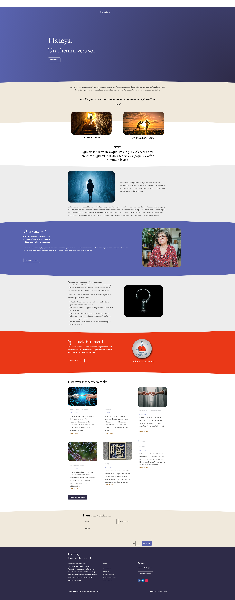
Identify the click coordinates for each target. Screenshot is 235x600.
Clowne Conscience (129, 5)
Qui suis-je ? (106, 12)
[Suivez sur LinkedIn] (142, 580)
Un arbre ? (143, 446)
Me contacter (155, 5)
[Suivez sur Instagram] (146, 580)
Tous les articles (77, 497)
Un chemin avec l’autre (105, 5)
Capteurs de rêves (77, 465)
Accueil (105, 563)
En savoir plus (32, 260)
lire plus (74, 433)
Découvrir (54, 60)
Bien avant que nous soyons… (151, 410)
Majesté (108, 409)
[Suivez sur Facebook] (139, 580)
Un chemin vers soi (82, 5)
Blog (104, 566)
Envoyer (146, 543)
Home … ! (108, 464)
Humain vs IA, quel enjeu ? (79, 409)
